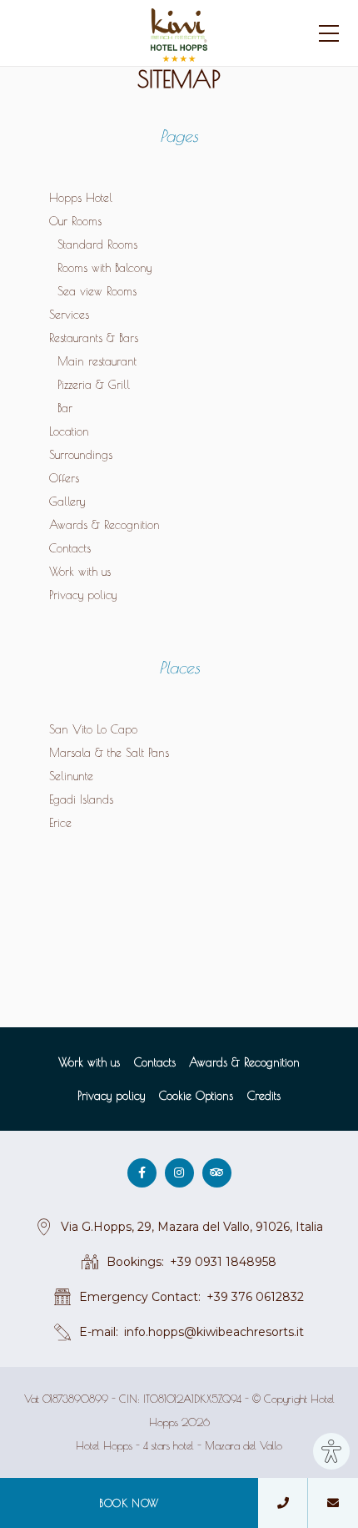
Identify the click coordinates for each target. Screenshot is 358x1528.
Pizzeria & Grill (93, 384)
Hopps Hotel (80, 197)
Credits (264, 1095)
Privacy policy (83, 595)
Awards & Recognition (104, 525)
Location (69, 431)
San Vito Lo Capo (93, 729)
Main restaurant (97, 361)
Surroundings (80, 454)
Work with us (80, 571)
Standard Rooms (97, 244)
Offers (64, 478)
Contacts (70, 548)
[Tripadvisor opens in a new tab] (216, 1173)
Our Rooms (75, 221)
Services (69, 314)
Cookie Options (196, 1095)
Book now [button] (129, 1503)
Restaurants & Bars (93, 338)
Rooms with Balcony (104, 268)
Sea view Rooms (97, 291)
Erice (60, 823)
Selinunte (71, 776)
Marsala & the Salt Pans (109, 752)
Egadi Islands (81, 799)
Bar (64, 408)
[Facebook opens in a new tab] (142, 1173)
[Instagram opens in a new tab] (179, 1173)
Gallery (67, 501)
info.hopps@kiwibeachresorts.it (214, 1331)
